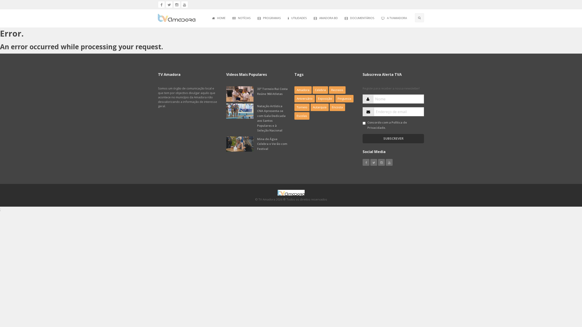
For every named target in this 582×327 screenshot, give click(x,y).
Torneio (302, 107)
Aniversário (305, 99)
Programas (272, 18)
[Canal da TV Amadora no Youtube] (184, 4)
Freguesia (344, 99)
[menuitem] (219, 18)
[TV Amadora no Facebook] (161, 4)
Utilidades (299, 18)
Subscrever (393, 138)
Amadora (303, 90)
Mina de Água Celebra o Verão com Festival (272, 144)
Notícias (244, 18)
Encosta (337, 107)
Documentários (362, 18)
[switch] (364, 123)
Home (221, 18)
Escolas (302, 116)
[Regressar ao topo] (567, 298)
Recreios (337, 90)
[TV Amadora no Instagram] (176, 4)
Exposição (325, 99)
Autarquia (319, 107)
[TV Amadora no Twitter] (169, 4)
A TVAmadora (397, 18)
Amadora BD (328, 18)
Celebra (320, 90)
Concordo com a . (387, 125)
